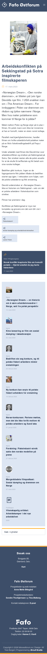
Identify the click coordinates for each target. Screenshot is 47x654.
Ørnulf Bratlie (36, 650)
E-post (33, 603)
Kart (23, 566)
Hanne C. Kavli (29, 634)
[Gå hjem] (20, 5)
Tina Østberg (35, 597)
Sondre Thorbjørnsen (16, 597)
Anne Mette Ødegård (23, 589)
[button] (44, 5)
